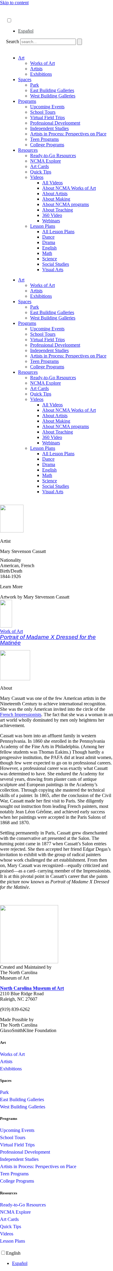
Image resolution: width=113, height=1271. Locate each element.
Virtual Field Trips (47, 117)
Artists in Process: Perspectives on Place (68, 133)
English (49, 247)
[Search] (79, 42)
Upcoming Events (47, 106)
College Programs (47, 144)
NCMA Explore (45, 161)
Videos (36, 177)
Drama (48, 242)
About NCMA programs (65, 204)
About (12, 8)
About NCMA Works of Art (69, 188)
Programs (27, 101)
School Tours (42, 112)
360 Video (52, 215)
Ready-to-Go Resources (53, 155)
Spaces (24, 79)
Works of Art (42, 63)
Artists (36, 68)
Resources (28, 150)
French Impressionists (20, 714)
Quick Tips (40, 171)
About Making (56, 199)
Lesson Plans (42, 226)
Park (34, 84)
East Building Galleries (52, 90)
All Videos (52, 182)
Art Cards (39, 166)
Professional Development (55, 123)
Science (49, 258)
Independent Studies (49, 128)
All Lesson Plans (58, 231)
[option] (62, 31)
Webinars (51, 220)
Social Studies (55, 264)
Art (21, 57)
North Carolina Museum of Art (32, 988)
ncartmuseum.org (22, 14)
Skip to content (14, 2)
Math (47, 253)
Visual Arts (52, 269)
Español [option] (25, 30)
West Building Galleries (52, 95)
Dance (48, 237)
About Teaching (57, 209)
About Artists (54, 193)
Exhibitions (41, 74)
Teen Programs (44, 139)
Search (12, 41)
